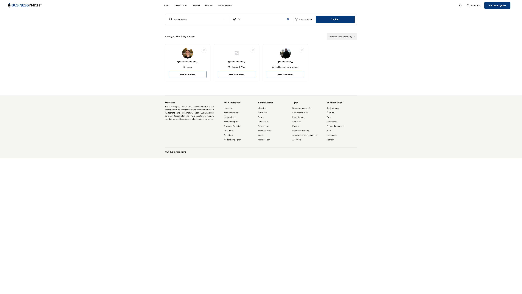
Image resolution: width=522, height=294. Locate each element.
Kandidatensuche (232, 112)
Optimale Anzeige (300, 112)
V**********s (236, 62)
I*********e (285, 62)
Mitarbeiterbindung (301, 130)
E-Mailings (228, 135)
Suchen (335, 19)
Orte (329, 117)
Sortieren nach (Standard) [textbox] (340, 36)
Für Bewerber (225, 5)
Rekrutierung (298, 117)
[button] (460, 5)
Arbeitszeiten (264, 139)
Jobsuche (262, 112)
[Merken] (203, 50)
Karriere (295, 126)
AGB (329, 130)
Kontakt (330, 139)
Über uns (330, 112)
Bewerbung (263, 126)
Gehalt (261, 135)
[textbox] (195, 19)
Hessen (189, 67)
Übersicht (228, 108)
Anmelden (475, 5)
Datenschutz (332, 121)
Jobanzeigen (229, 117)
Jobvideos (228, 130)
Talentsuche (180, 5)
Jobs (166, 5)
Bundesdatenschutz (336, 126)
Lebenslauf (263, 121)
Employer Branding (232, 126)
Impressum (332, 135)
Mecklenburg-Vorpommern (287, 67)
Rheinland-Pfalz (238, 67)
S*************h (187, 62)
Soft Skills (296, 121)
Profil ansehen (187, 74)
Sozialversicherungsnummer (305, 135)
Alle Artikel (297, 139)
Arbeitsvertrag (264, 130)
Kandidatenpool (231, 121)
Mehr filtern (305, 19)
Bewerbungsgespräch (302, 108)
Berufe (208, 5)
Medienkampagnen (232, 139)
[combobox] (197, 19)
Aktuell (196, 5)
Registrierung (333, 108)
